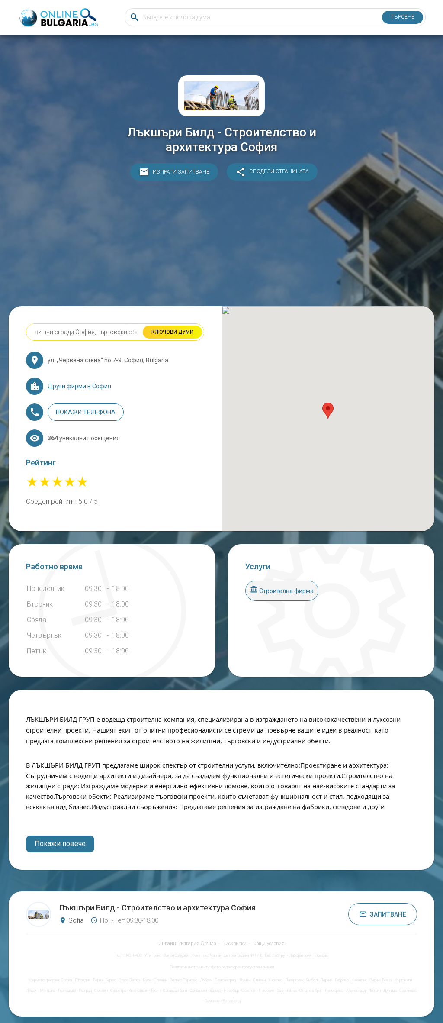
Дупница (390, 990)
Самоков (212, 1001)
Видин (374, 980)
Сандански (198, 990)
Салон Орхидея (176, 955)
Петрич (374, 990)
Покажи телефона (86, 412)
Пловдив (82, 980)
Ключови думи (172, 332)
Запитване (388, 914)
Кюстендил (138, 990)
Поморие (266, 990)
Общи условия (269, 943)
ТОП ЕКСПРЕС (128, 955)
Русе (147, 980)
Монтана (47, 990)
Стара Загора (129, 980)
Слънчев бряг (310, 990)
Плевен (160, 980)
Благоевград (225, 980)
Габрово (342, 980)
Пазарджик (294, 980)
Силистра (118, 990)
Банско (215, 990)
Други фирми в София (79, 386)
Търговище (67, 990)
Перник (326, 980)
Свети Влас (287, 990)
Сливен (259, 980)
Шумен (244, 980)
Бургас (110, 980)
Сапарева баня (175, 990)
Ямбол (312, 980)
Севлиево (408, 990)
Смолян (101, 990)
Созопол (248, 990)
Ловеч (31, 990)
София (66, 980)
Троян (156, 990)
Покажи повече (60, 843)
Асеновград (356, 990)
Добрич (206, 980)
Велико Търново (183, 980)
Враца (387, 980)
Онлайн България (178, 943)
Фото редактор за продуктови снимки (242, 967)
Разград (85, 990)
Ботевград (231, 1001)
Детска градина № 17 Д (243, 955)
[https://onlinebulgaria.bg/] (58, 17)
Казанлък (359, 980)
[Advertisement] (221, 245)
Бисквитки (234, 943)
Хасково (275, 980)
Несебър (231, 990)
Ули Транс (152, 955)
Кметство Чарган (206, 955)
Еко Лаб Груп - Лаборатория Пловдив (296, 955)
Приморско (334, 990)
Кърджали (403, 980)
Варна (98, 980)
